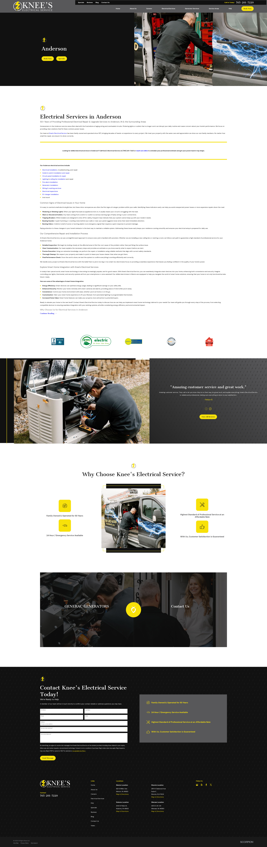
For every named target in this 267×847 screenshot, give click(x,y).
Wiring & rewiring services (51, 188)
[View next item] (210, 409)
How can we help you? (46, 734)
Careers (94, 794)
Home (93, 785)
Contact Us (105, 2)
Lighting (45, 179)
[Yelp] (202, 785)
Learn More (87, 623)
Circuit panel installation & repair (54, 176)
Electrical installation (49, 170)
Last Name (87, 710)
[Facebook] (206, 785)
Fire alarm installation (50, 182)
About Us (94, 790)
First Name (43, 710)
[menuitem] (15, 843)
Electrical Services (97, 799)
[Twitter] (211, 785)
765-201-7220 (245, 2)
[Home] (32, 6)
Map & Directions (122, 794)
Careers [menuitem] (149, 9)
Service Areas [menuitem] (214, 9)
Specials (81, 2)
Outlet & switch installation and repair (56, 173)
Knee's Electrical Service (58, 133)
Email (86, 716)
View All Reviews (208, 417)
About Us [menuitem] (133, 9)
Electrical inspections (50, 191)
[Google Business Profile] (197, 785)
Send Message (47, 758)
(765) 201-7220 (128, 151)
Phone (42, 716)
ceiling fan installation (58, 179)
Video (93, 826)
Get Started (180, 623)
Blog (97, 2)
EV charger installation (50, 194)
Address (43, 722)
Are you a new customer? (47, 728)
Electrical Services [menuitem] (168, 9)
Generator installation (50, 185)
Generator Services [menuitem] (192, 9)
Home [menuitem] (118, 9)
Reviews (90, 2)
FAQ (92, 803)
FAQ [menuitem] (230, 9)
